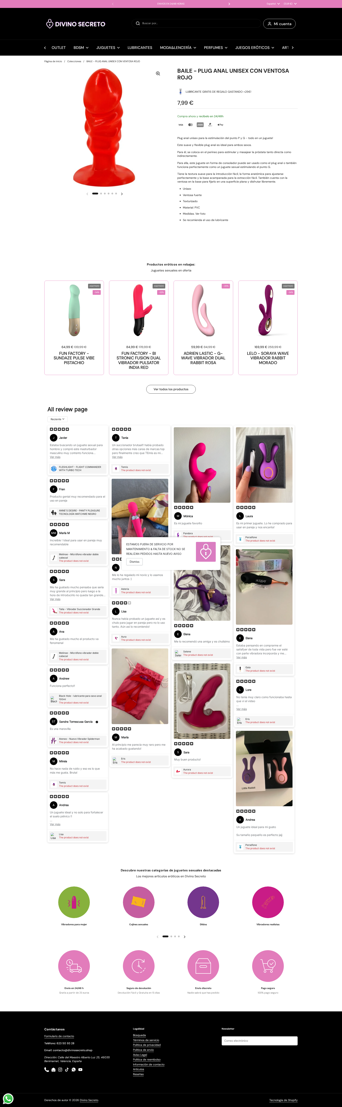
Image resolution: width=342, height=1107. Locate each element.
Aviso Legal (140, 1055)
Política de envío (143, 1050)
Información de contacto (148, 1064)
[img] (59, 430)
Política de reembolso (147, 1059)
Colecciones (74, 61)
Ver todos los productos (171, 389)
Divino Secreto (89, 1100)
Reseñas (138, 1074)
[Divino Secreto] (76, 24)
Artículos (138, 1069)
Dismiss (134, 561)
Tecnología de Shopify (283, 1100)
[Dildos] (203, 902)
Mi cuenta (283, 23)
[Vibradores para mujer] (74, 902)
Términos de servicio (146, 1040)
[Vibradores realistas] (268, 902)
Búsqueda (139, 1035)
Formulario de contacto (59, 1036)
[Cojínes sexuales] (139, 902)
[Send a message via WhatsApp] (8, 1099)
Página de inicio (53, 61)
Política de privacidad (147, 1045)
